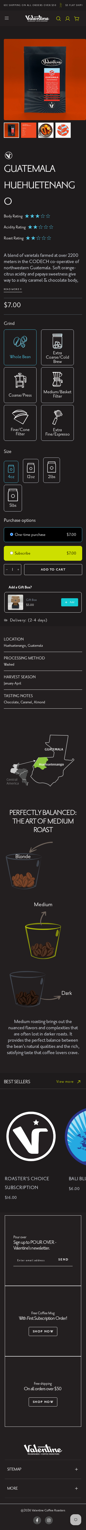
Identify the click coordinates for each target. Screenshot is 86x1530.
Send (63, 1259)
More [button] (12, 1488)
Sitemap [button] (14, 1469)
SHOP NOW (43, 1331)
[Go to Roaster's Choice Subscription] (30, 1137)
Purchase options (20, 520)
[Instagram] (49, 1520)
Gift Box (31, 600)
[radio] (11, 535)
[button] (7, 18)
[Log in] (67, 18)
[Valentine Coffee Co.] (43, 1449)
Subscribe (23, 553)
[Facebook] (37, 1520)
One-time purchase (30, 534)
